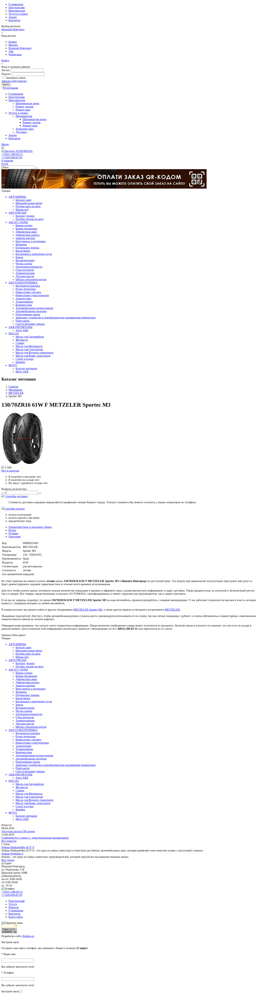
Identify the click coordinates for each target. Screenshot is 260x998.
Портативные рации (28, 314)
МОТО (12, 365)
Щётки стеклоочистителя (31, 279)
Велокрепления (25, 260)
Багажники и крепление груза (34, 254)
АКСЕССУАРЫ (18, 222)
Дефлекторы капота (27, 234)
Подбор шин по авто (28, 206)
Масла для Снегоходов (29, 349)
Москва (13, 44)
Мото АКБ (22, 371)
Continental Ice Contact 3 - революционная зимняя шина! (35, 837)
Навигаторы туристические (32, 295)
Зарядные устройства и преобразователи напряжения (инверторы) (56, 317)
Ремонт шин (23, 109)
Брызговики (23, 250)
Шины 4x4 (22, 209)
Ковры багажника (26, 228)
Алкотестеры (23, 298)
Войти (5, 60)
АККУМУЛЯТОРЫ (20, 327)
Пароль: (6, 73)
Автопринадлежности (29, 266)
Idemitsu (20, 362)
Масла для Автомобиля (30, 336)
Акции (12, 17)
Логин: (5, 70)
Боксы (19, 257)
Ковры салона (24, 225)
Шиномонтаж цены (27, 103)
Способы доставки (16, 496)
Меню (5, 144)
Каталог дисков (25, 215)
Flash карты (23, 320)
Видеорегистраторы (28, 285)
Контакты (14, 20)
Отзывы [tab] (13, 533)
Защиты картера (25, 238)
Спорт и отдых (25, 358)
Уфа (10, 51)
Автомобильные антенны (31, 311)
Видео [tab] (12, 530)
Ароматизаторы (25, 273)
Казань (12, 41)
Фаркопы (21, 244)
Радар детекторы (26, 288)
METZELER (172, 609)
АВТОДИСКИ (17, 212)
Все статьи (7, 860)
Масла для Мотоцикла (29, 346)
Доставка (21, 131)
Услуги (12, 904)
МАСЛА (13, 333)
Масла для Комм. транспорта (33, 355)
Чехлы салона (24, 263)
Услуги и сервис (18, 13)
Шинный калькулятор (29, 203)
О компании (15, 4)
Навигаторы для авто (28, 292)
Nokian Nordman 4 (12, 853)
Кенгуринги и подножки (31, 241)
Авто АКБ (22, 330)
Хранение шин (25, 128)
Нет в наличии (10, 470)
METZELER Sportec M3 (87, 609)
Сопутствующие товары (30, 323)
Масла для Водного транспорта (34, 352)
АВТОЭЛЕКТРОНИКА (23, 282)
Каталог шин (23, 199)
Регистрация (10, 87)
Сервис (20, 342)
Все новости (8, 840)
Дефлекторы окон (26, 231)
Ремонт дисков (24, 106)
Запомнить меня (15, 77)
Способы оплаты (14, 508)
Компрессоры (24, 304)
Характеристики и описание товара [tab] (30, 526)
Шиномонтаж (16, 10)
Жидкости (22, 339)
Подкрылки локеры (27, 247)
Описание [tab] (14, 536)
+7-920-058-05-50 (11, 157)
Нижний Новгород (12, 29)
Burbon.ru (28, 936)
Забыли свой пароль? (14, 80)
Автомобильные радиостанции (34, 308)
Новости (13, 907)
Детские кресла (25, 276)
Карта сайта (15, 916)
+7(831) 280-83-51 (12, 154)
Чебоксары (15, 54)
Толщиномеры (24, 301)
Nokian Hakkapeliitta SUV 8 (17, 847)
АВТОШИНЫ (17, 196)
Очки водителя (25, 269)
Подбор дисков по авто (30, 219)
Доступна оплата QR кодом (18, 831)
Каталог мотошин (26, 368)
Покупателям (16, 7)
